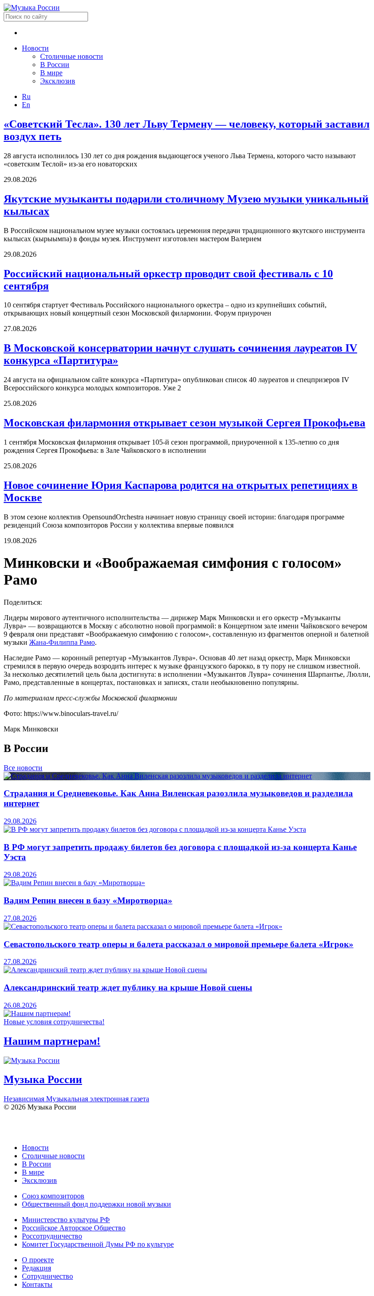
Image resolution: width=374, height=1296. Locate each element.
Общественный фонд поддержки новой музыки (96, 1204)
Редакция (36, 1268)
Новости (35, 48)
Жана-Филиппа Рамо (62, 642)
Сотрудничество (47, 1276)
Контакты (37, 1284)
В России (54, 64)
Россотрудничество (52, 1236)
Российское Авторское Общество (73, 1228)
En (26, 105)
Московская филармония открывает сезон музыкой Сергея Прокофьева (184, 423)
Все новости (23, 768)
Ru (26, 96)
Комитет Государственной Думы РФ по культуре (98, 1244)
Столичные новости (71, 56)
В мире (51, 73)
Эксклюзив (57, 81)
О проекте (38, 1260)
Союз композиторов (53, 1196)
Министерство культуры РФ (66, 1219)
